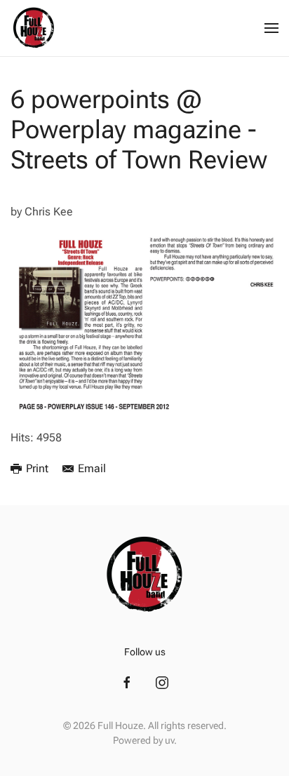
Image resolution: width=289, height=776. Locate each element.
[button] (271, 28)
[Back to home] (34, 28)
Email (92, 468)
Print (37, 468)
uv (169, 740)
